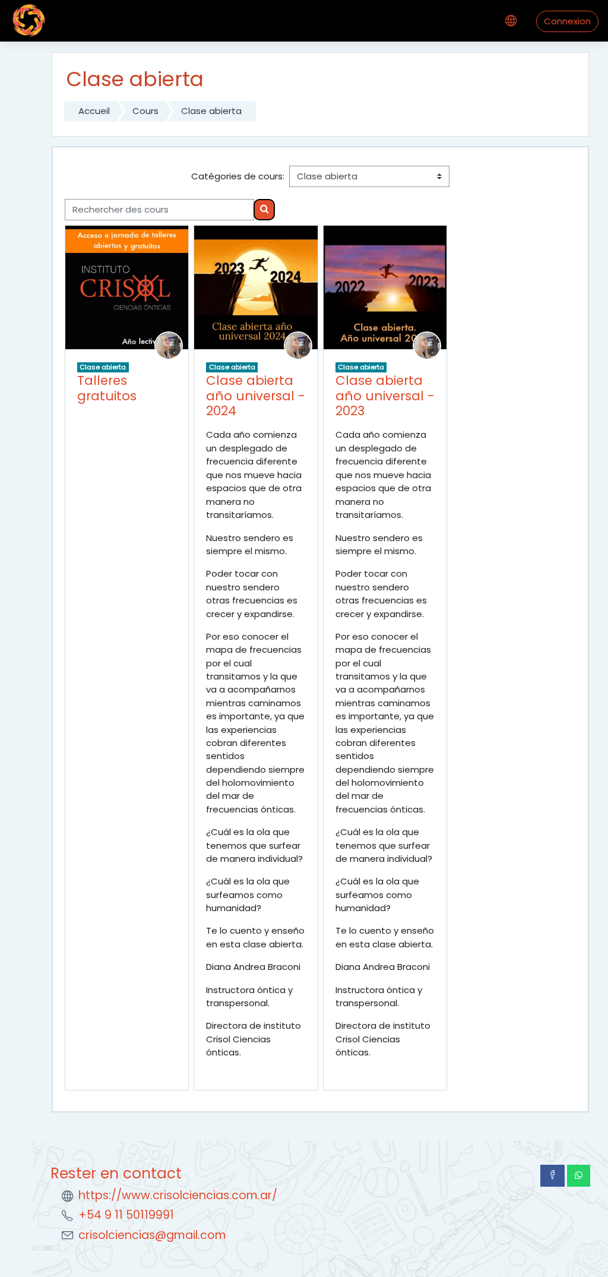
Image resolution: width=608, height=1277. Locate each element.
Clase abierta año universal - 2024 (255, 395)
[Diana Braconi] (168, 345)
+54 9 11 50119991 (126, 1215)
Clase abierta (211, 111)
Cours (145, 111)
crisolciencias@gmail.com (152, 1235)
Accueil (94, 111)
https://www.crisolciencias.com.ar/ (177, 1195)
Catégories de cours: (237, 176)
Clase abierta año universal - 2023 (385, 395)
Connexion (567, 21)
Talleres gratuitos (107, 388)
